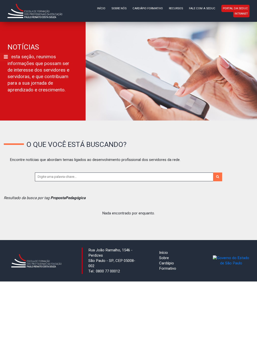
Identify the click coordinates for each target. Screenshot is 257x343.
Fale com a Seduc (202, 8)
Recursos (176, 8)
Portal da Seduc (235, 8)
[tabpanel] (128, 71)
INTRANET (241, 14)
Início (101, 8)
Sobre (164, 258)
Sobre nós (118, 8)
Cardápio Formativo (148, 8)
